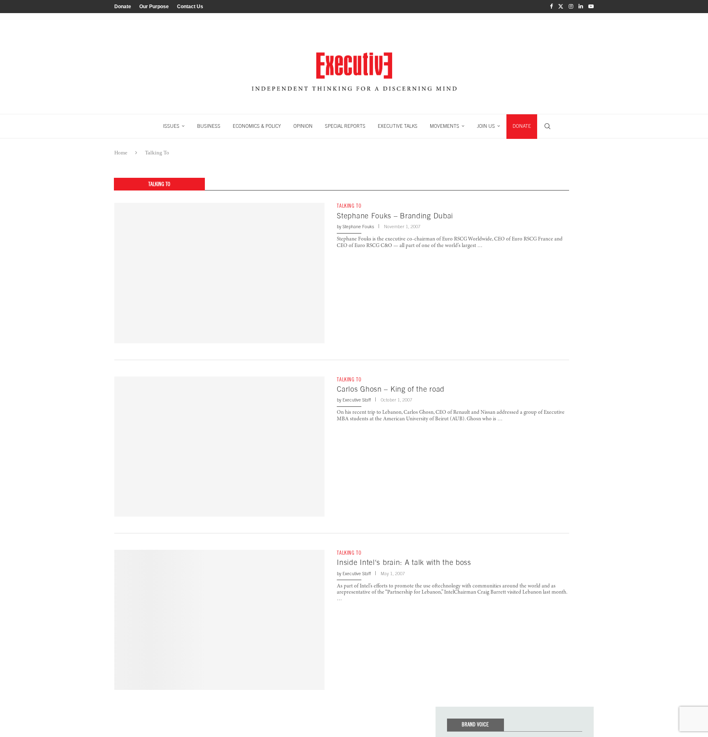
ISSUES (171, 126)
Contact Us (190, 6)
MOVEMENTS (444, 126)
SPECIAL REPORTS (345, 126)
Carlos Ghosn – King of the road (391, 389)
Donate (122, 6)
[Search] (547, 126)
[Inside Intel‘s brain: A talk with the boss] (219, 620)
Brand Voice (475, 724)
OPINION (303, 126)
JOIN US (486, 126)
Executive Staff (357, 399)
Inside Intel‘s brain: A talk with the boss (404, 562)
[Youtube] (591, 6)
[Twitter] (560, 6)
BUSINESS (208, 126)
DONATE (522, 126)
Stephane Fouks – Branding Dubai (395, 215)
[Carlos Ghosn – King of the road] (219, 446)
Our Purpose (154, 6)
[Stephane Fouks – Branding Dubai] (219, 273)
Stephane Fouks (358, 226)
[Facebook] (551, 6)
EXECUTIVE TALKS (398, 126)
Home (120, 153)
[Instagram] (571, 6)
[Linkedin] (581, 6)
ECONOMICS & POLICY (257, 126)
